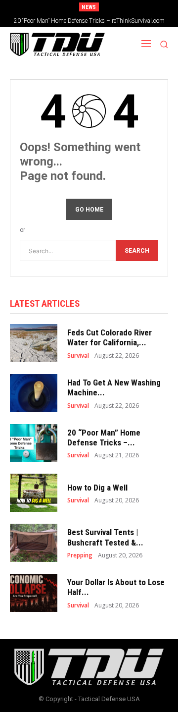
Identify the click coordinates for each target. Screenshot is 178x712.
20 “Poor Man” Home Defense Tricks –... (103, 437)
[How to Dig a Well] (33, 493)
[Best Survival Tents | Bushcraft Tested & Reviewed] (33, 543)
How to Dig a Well (97, 488)
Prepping (79, 555)
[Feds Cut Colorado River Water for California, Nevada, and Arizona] (33, 343)
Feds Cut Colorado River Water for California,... (109, 337)
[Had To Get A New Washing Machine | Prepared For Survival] (33, 393)
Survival (78, 356)
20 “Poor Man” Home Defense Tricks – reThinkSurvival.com (89, 20)
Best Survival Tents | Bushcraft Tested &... (105, 537)
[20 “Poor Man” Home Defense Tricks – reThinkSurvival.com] (33, 443)
